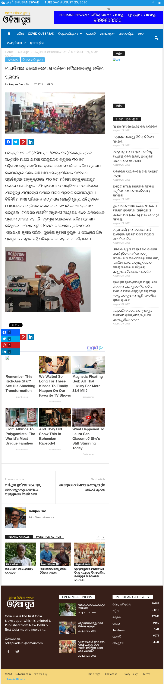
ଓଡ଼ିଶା (20, 33)
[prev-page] (98, 537)
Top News (119, 630)
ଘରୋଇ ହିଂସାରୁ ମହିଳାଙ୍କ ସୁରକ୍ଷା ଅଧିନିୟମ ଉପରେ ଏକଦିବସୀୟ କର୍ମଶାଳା (133, 190)
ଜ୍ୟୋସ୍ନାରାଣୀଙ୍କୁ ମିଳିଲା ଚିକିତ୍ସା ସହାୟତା (53, 570)
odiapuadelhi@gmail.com (24, 643)
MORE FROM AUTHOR (48, 536)
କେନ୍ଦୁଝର (118, 643)
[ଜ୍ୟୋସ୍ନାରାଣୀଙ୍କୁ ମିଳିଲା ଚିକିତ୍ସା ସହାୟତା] (55, 554)
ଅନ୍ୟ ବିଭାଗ (14, 43)
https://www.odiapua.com (42, 517)
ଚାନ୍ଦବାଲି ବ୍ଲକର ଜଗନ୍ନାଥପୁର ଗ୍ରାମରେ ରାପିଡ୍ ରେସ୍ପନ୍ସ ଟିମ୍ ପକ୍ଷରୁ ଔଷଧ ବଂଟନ (132, 315)
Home (9, 52)
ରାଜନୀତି (91, 33)
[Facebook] (152, 3)
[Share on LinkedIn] (31, 142)
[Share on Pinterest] (23, 142)
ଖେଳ (141, 33)
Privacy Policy (130, 673)
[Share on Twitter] (16, 142)
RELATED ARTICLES (19, 536)
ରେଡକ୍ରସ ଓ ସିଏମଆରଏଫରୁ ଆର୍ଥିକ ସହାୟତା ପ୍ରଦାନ (82, 487)
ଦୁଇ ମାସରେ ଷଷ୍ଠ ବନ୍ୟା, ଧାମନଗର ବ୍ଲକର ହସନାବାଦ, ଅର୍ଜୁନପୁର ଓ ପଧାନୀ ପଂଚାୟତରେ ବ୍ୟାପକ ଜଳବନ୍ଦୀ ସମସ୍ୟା (136, 212)
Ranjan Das (16, 84)
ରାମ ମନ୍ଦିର (37, 43)
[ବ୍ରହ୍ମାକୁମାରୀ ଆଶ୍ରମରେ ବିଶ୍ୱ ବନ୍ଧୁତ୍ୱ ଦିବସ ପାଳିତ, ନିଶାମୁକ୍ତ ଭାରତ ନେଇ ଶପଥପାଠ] (89, 554)
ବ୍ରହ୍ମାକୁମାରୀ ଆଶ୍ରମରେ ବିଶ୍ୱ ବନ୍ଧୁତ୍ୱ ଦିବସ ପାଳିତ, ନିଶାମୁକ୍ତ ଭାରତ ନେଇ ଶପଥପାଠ (89, 574)
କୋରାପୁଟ (23, 52)
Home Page (93, 673)
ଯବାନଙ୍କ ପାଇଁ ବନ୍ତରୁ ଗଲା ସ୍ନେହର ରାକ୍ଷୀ (135, 173)
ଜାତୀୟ (116, 624)
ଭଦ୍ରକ (117, 617)
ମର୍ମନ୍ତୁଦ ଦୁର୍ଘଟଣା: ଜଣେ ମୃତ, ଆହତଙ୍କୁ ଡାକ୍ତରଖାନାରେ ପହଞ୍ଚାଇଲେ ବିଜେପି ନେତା (23, 489)
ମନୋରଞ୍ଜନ (107, 33)
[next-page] (103, 537)
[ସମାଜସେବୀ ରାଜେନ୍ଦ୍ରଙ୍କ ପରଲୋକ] (20, 554)
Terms (146, 673)
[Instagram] (159, 3)
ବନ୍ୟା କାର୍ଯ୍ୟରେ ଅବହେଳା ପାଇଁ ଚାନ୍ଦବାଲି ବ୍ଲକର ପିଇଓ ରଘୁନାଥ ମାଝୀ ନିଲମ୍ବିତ (133, 234)
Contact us (111, 673)
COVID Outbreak (41, 33)
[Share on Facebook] (8, 142)
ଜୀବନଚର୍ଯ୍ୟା (126, 33)
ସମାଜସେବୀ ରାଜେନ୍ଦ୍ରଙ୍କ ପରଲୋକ (19, 570)
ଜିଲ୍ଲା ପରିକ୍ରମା (68, 33)
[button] (156, 38)
